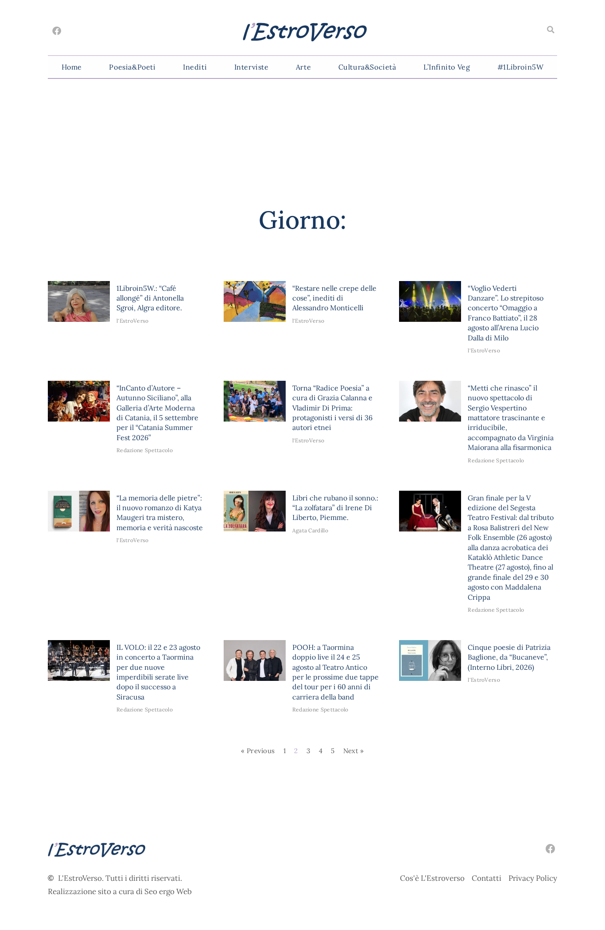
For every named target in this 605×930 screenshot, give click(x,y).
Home (72, 67)
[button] (550, 29)
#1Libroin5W (520, 67)
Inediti (195, 67)
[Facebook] (57, 31)
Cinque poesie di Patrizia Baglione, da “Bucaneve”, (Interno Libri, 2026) (509, 657)
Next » (353, 750)
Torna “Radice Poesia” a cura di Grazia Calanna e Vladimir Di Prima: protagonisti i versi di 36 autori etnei (332, 407)
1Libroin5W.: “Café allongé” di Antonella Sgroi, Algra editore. (150, 298)
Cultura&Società (367, 67)
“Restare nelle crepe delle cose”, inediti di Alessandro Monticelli (334, 298)
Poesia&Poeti (132, 67)
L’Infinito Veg (446, 67)
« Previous (258, 750)
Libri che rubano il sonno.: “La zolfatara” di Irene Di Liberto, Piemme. (335, 507)
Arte (303, 67)
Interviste (251, 67)
